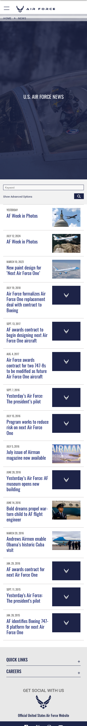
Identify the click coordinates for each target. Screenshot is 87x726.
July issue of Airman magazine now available (26, 454)
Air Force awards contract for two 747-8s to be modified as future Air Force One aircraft (27, 368)
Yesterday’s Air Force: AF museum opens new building (27, 483)
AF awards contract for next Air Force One (26, 572)
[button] (7, 9)
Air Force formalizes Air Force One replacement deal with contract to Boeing (26, 302)
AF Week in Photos (22, 215)
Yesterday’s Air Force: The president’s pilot (25, 398)
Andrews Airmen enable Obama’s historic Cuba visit (26, 544)
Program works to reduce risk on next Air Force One (28, 427)
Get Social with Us (43, 690)
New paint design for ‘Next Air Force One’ (24, 270)
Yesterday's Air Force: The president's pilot (24, 598)
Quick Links (17, 660)
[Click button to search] (79, 196)
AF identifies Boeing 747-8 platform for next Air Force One (27, 626)
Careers (13, 671)
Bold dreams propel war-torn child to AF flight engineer (27, 514)
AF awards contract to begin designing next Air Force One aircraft (27, 335)
